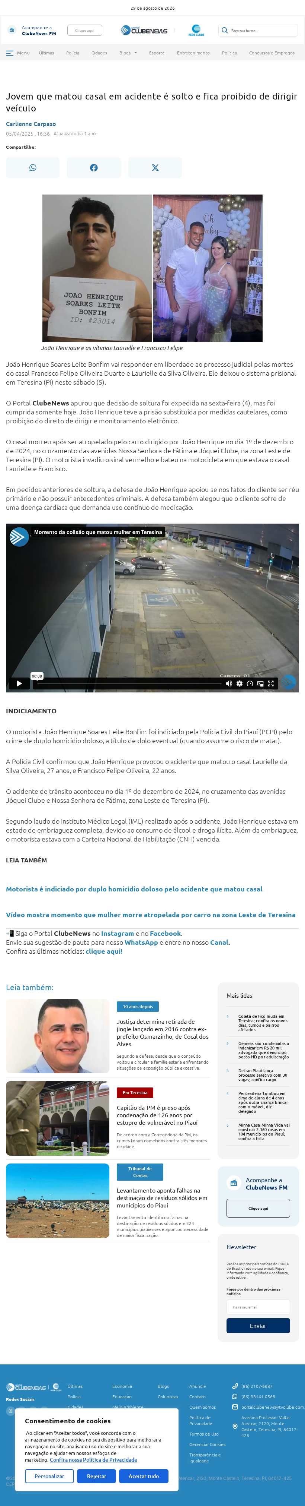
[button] (32, 167)
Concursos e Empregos (272, 53)
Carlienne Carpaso (31, 123)
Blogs (125, 53)
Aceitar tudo (144, 1476)
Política (229, 53)
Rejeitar (96, 1476)
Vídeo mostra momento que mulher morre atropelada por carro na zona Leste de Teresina (151, 914)
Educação (122, 1396)
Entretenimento (193, 53)
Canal (219, 942)
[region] (97, 1449)
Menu (23, 53)
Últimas (46, 53)
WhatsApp (141, 942)
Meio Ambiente (128, 1407)
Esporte (157, 53)
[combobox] (258, 30)
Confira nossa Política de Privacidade (93, 1459)
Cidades (99, 53)
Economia (122, 1386)
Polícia (72, 53)
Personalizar (49, 1476)
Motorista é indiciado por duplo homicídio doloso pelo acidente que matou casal (134, 888)
